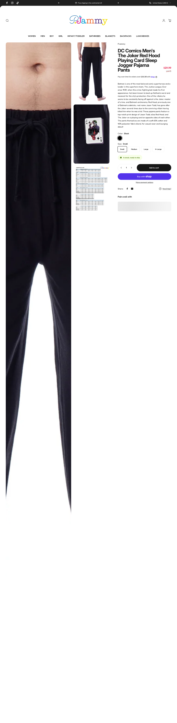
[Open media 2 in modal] (91, 72)
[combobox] (160, 3)
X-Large (158, 149)
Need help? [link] (167, 189)
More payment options (144, 182)
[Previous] (59, 3)
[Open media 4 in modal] (91, 188)
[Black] (120, 138)
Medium (134, 149)
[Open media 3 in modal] (91, 134)
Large (146, 149)
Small (122, 149)
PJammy (121, 44)
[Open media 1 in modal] (38, 381)
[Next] (118, 3)
